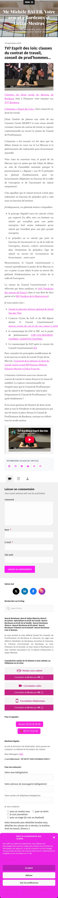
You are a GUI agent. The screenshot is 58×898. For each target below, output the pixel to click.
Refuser (29, 875)
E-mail (9, 542)
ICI (35, 348)
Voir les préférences (29, 883)
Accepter (29, 868)
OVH (21, 754)
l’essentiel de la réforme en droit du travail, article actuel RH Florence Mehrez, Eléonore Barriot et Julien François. (27, 364)
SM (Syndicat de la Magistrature (32, 296)
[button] (54, 837)
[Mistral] (28, 466)
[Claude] (21, 466)
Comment (9, 499)
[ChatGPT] (9, 466)
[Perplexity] (15, 466)
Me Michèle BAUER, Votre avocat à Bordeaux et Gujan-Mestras (29, 17)
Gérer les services (11, 859)
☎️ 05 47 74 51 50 (29, 731)
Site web (9, 555)
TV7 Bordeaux (12, 102)
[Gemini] (34, 466)
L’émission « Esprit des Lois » (20, 109)
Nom (8, 530)
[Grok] (40, 466)
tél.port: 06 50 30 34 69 (29, 724)
